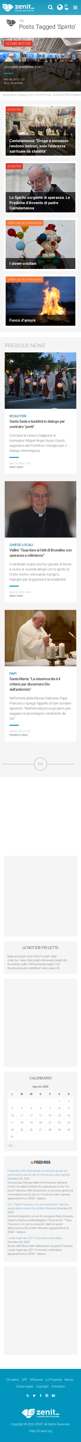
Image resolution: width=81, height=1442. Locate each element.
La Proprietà (54, 1379)
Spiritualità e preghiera (25, 223)
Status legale (24, 1386)
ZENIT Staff (16, 467)
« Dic (10, 1145)
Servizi (68, 1379)
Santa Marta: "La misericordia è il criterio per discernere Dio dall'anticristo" (34, 684)
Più (40, 764)
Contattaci (58, 1386)
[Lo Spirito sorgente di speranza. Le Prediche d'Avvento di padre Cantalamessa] (40, 187)
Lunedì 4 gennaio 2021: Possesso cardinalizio (35, 1238)
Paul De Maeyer (13, 83)
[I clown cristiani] (40, 244)
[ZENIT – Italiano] (22, 7)
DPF (24, 1379)
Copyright (42, 1386)
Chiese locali (21, 545)
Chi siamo (12, 1379)
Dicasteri (14, 109)
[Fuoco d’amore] (40, 301)
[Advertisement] (40, 816)
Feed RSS (42, 1162)
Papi (13, 674)
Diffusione (36, 1379)
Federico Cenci (18, 735)
